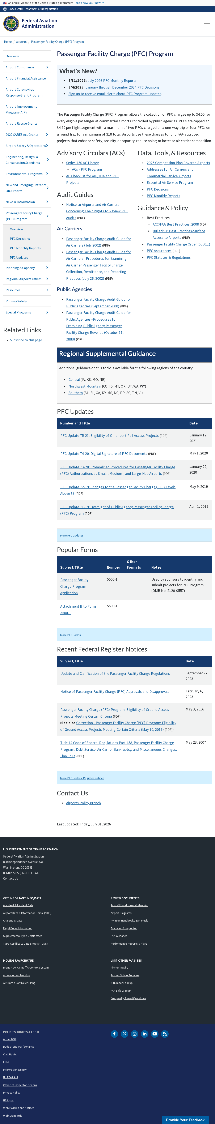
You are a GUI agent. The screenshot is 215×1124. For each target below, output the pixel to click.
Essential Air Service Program (170, 182)
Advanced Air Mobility (16, 975)
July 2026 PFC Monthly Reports (112, 80)
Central (74, 379)
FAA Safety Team (121, 990)
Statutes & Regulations (169, 257)
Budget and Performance (18, 1046)
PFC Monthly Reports (25, 248)
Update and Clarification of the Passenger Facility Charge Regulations (115, 673)
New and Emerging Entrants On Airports (26, 188)
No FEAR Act (10, 1077)
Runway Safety (16, 301)
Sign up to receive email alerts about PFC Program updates (114, 93)
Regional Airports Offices (24, 279)
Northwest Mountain (84, 386)
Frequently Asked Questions (128, 998)
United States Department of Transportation (33, 8)
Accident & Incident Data (18, 905)
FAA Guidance (119, 936)
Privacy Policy (11, 1092)
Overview (12, 56)
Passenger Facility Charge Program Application (74, 586)
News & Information (20, 202)
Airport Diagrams (121, 913)
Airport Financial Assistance (26, 78)
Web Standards (12, 1115)
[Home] (30, 25)
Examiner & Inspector (124, 928)
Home (8, 42)
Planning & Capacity (20, 268)
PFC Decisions (20, 238)
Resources (13, 290)
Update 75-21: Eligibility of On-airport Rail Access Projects (109, 435)
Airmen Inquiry (119, 967)
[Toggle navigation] (207, 25)
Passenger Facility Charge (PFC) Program (57, 42)
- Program (87, 169)
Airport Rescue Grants (21, 123)
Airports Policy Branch (83, 802)
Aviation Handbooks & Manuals (129, 920)
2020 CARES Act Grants (22, 134)
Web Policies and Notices (18, 1108)
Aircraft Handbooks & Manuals (129, 905)
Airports (21, 42)
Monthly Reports (163, 195)
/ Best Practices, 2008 (176, 224)
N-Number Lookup (122, 983)
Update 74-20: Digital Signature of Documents (103, 453)
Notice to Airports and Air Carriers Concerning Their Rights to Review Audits (97, 211)
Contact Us (10, 878)
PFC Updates (19, 257)
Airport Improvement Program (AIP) (21, 109)
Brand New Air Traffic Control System (26, 967)
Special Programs (18, 312)
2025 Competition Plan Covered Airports (178, 162)
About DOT (9, 1039)
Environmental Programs (24, 174)
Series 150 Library (82, 162)
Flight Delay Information (17, 928)
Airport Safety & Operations (26, 146)
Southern (75, 392)
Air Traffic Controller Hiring (19, 983)
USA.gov (8, 1100)
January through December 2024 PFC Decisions (122, 87)
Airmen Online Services (125, 975)
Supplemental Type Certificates (22, 936)
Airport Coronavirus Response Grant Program (24, 92)
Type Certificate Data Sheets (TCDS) (25, 943)
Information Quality (15, 1070)
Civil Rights (10, 1054)
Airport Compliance (20, 67)
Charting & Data (12, 920)
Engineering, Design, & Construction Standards (23, 160)
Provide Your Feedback (185, 1119)
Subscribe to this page (26, 340)
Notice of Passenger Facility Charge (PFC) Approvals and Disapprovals (114, 691)
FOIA (6, 1062)
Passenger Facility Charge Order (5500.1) (178, 244)
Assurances (159, 250)
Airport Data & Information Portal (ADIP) (27, 913)
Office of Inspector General (20, 1085)
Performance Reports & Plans (129, 943)
